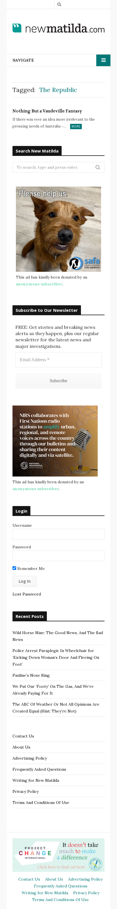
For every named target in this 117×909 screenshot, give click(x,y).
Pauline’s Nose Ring (31, 675)
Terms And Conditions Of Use (40, 802)
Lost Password (26, 594)
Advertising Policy (29, 758)
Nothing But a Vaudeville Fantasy (47, 111)
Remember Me (30, 568)
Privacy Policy (25, 791)
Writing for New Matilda (35, 780)
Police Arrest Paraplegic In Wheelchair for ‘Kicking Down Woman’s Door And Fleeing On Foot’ (55, 657)
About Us (21, 747)
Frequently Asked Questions (39, 769)
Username (22, 525)
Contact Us (23, 736)
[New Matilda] (58, 28)
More (76, 126)
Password (21, 546)
